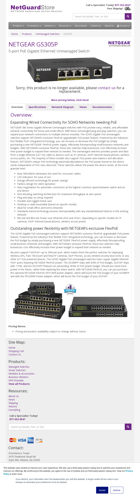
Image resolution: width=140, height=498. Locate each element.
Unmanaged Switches (48, 34)
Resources (64, 25)
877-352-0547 (123, 5)
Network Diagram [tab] (63, 107)
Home (14, 34)
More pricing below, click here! (70, 100)
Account (123, 25)
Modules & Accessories (21, 373)
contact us (107, 87)
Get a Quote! (81, 25)
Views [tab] (83, 107)
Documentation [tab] (102, 107)
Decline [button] (116, 490)
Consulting (14, 409)
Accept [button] (102, 490)
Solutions (49, 25)
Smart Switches (17, 370)
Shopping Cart (16, 351)
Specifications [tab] (37, 107)
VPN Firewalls (16, 380)
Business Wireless (18, 377)
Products (17, 25)
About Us (109, 25)
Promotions (33, 25)
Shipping (13, 403)
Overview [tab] (17, 107)
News (12, 399)
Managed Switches (19, 366)
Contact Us (95, 25)
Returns (13, 406)
